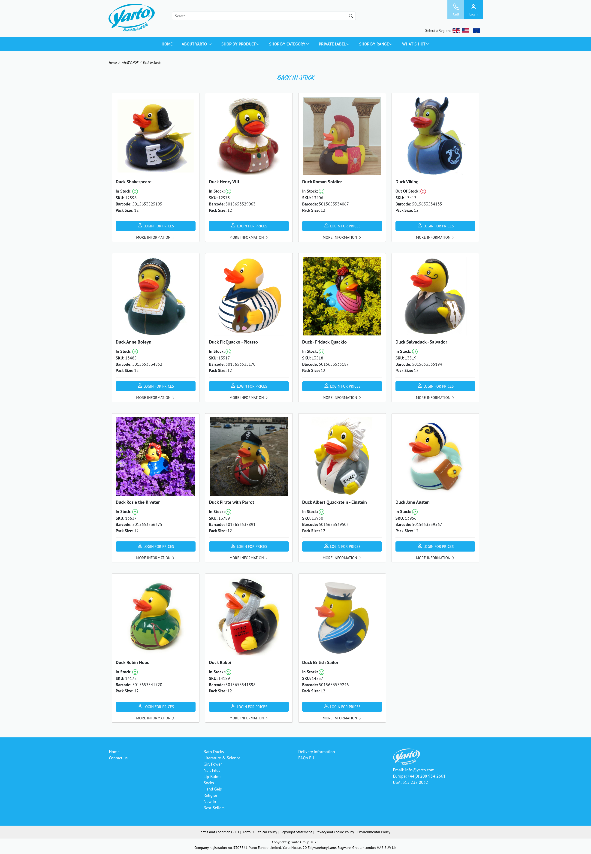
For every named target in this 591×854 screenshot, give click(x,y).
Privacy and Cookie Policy (335, 832)
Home (167, 44)
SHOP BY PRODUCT (238, 44)
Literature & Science (222, 757)
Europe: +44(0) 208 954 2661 (419, 776)
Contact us (118, 757)
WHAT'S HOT (413, 44)
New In (210, 801)
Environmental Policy (373, 832)
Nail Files (212, 770)
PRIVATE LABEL (332, 44)
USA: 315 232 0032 (410, 782)
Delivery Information (316, 751)
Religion (211, 795)
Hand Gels (213, 788)
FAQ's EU (306, 757)
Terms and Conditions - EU (219, 832)
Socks (209, 782)
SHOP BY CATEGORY (287, 44)
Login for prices (158, 226)
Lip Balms (212, 776)
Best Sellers (214, 807)
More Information (154, 237)
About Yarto (195, 44)
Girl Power (213, 763)
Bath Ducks (214, 751)
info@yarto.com (419, 769)
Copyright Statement (296, 832)
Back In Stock (151, 62)
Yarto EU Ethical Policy (260, 832)
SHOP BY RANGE (374, 44)
